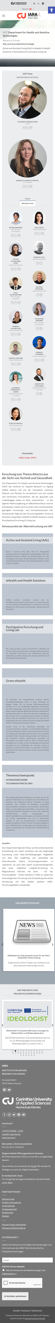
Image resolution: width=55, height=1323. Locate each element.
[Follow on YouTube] (9, 1090)
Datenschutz (8, 1273)
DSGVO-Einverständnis (14, 1266)
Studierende (7, 1212)
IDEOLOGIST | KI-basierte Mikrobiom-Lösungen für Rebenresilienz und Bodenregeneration (27, 1032)
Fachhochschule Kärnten (34, 1318)
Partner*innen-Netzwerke (14, 1224)
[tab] (27, 203)
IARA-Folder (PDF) (27, 457)
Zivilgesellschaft (9, 1209)
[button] (51, 10)
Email (33, 1166)
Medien (5, 1216)
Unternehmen (8, 1205)
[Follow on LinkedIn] (30, 127)
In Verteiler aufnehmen (15, 1296)
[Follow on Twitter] (14, 1115)
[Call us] (27, 127)
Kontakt (16, 1310)
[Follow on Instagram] (9, 1115)
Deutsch (25, 9)
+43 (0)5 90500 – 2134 (12, 1130)
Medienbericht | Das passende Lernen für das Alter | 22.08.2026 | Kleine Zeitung (29, 956)
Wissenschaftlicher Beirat (13, 1228)
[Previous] (2, 944)
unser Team (7, 1182)
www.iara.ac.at (8, 1137)
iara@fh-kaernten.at (11, 1134)
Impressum (25, 1310)
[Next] (52, 944)
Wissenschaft (8, 1199)
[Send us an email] (24, 127)
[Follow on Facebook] (4, 1115)
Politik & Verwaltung (11, 1202)
